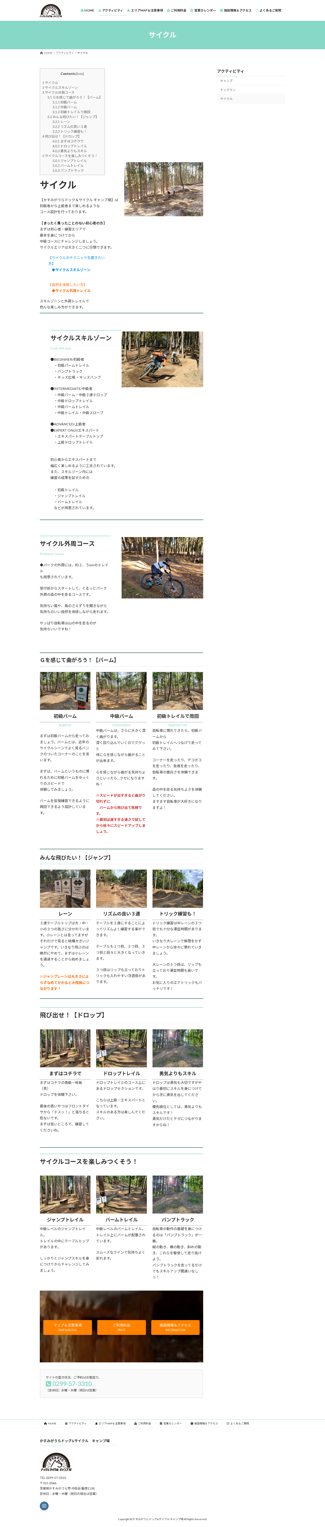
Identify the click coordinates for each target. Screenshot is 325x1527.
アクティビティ (230, 71)
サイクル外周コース (58, 92)
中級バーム (64, 107)
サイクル (50, 83)
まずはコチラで (68, 141)
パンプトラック (68, 170)
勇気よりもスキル (69, 151)
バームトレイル (68, 166)
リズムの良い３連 (69, 127)
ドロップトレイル (69, 146)
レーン (61, 122)
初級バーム (64, 102)
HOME (52, 1423)
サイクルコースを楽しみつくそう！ (70, 156)
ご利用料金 (144, 1423)
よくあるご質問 (239, 1423)
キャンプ (226, 81)
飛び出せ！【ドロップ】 (61, 136)
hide (80, 74)
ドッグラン (228, 90)
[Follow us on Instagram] (44, 1506)
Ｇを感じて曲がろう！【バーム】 (74, 97)
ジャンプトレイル (69, 161)
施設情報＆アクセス (206, 1423)
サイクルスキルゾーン (60, 88)
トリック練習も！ (69, 131)
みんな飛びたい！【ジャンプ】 (73, 117)
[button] (67, 1327)
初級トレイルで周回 (71, 112)
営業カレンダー (172, 1423)
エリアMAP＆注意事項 (112, 1423)
